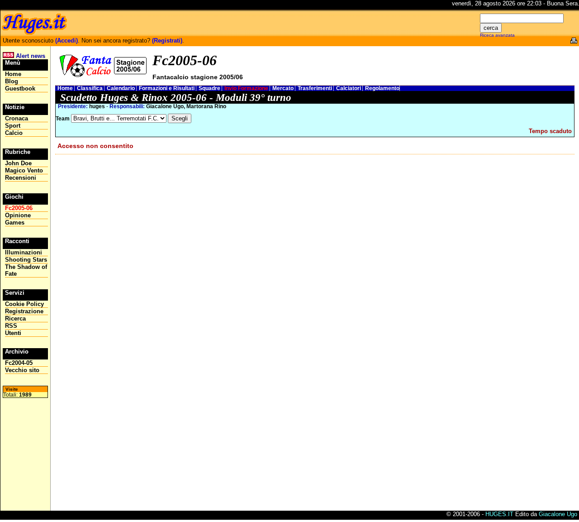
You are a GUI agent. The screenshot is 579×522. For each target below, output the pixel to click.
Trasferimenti (315, 88)
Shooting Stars (26, 259)
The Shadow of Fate (26, 270)
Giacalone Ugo (558, 514)
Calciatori (349, 88)
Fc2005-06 (19, 208)
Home (65, 88)
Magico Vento (24, 170)
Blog (11, 81)
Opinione (18, 215)
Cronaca (16, 118)
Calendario (121, 88)
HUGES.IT (499, 514)
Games (14, 222)
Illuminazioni (23, 252)
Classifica (90, 88)
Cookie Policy (24, 304)
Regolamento (382, 88)
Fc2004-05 (19, 362)
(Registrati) (167, 40)
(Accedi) (66, 40)
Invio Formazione (247, 88)
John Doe (18, 163)
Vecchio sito (22, 370)
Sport (12, 125)
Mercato (283, 88)
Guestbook (20, 88)
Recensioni (20, 177)
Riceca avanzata (497, 35)
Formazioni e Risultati (167, 88)
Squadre (210, 88)
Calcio (14, 132)
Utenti (13, 333)
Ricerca (15, 318)
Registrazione (24, 311)
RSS (11, 325)
